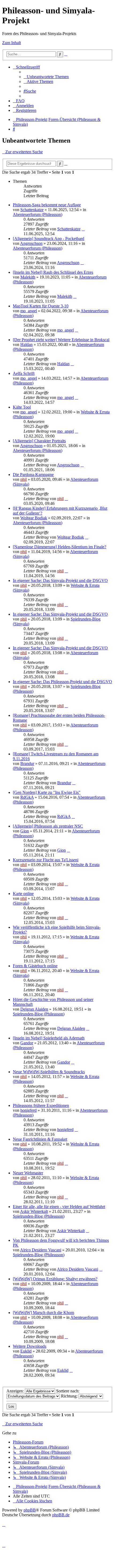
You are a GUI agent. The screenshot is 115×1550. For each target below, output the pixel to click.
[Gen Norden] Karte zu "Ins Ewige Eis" (46, 792)
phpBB (30, 1510)
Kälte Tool (22, 407)
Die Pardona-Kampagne (33, 474)
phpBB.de (61, 1515)
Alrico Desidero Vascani (40, 1250)
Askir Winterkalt (34, 1211)
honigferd (28, 1110)
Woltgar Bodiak (33, 518)
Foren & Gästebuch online (35, 965)
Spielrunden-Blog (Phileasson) (38, 1014)
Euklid (26, 1351)
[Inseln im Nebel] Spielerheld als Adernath (49, 1038)
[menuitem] (46, 76)
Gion (24, 831)
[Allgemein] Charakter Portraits (39, 441)
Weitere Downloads (29, 1346)
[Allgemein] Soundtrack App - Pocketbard (48, 238)
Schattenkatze (32, 209)
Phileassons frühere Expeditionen (41, 1105)
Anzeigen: (15, 1391)
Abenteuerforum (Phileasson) (37, 214)
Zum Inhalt (11, 42)
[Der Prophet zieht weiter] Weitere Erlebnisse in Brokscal (61, 339)
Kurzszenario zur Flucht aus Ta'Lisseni (45, 860)
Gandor (26, 1043)
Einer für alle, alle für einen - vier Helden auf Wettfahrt (59, 1206)
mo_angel (28, 311)
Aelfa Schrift (23, 373)
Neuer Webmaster (28, 1173)
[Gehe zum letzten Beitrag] (83, 229)
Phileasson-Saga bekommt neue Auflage (47, 205)
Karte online (23, 893)
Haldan (26, 344)
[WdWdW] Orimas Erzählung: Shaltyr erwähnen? (55, 1279)
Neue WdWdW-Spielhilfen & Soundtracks (49, 1071)
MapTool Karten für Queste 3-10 (40, 306)
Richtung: (70, 1396)
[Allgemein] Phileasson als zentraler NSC (48, 826)
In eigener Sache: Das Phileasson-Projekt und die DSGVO (62, 681)
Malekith (27, 277)
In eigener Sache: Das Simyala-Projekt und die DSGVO (60, 580)
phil (23, 479)
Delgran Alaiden (34, 1009)
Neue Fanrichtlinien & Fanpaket (40, 1139)
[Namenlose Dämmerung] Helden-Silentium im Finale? (59, 546)
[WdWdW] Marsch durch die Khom (43, 1312)
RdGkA (27, 797)
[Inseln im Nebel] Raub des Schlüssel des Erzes (53, 272)
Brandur (27, 763)
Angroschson (31, 243)
